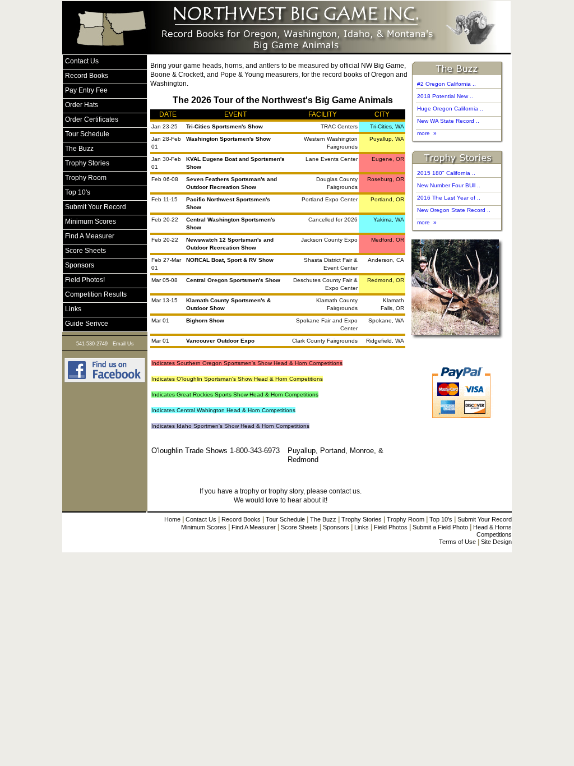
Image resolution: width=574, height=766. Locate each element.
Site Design (496, 541)
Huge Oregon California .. (450, 108)
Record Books (241, 519)
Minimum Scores (203, 527)
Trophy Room (405, 519)
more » (427, 133)
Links (361, 527)
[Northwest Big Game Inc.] (104, 381)
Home (172, 519)
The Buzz (323, 519)
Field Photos (391, 527)
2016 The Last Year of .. (448, 198)
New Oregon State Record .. (453, 210)
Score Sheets (299, 527)
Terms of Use (457, 541)
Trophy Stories (361, 519)
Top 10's (440, 519)
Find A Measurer (254, 527)
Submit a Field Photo (440, 527)
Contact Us (201, 519)
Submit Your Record (484, 519)
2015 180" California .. (446, 173)
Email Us (123, 344)
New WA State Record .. (448, 121)
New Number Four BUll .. (448, 185)
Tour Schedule (285, 519)
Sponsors (336, 527)
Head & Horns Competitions (492, 531)
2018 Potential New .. (445, 96)
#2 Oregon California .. (446, 84)
